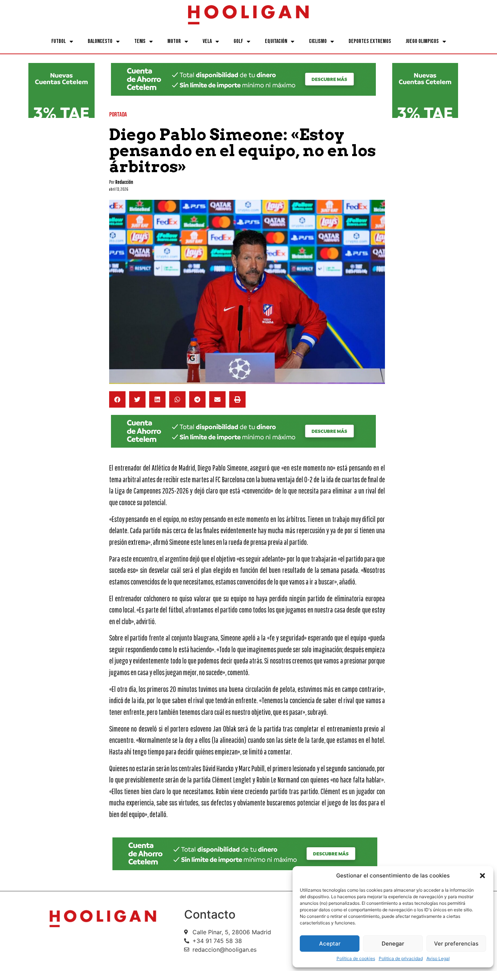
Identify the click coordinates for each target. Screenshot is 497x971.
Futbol (58, 41)
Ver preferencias (456, 943)
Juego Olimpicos (422, 41)
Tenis (140, 41)
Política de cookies (356, 958)
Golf (238, 41)
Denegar (393, 943)
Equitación (276, 41)
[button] (482, 875)
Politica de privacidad (401, 958)
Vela (207, 41)
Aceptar (330, 943)
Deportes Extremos (370, 41)
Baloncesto (100, 41)
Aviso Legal (438, 958)
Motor (174, 41)
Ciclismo (318, 41)
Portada (118, 114)
